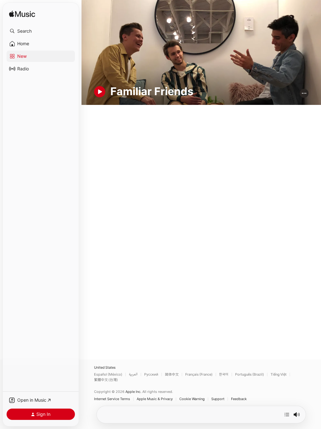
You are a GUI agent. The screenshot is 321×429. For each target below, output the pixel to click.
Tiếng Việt (279, 374)
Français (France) (199, 374)
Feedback (239, 399)
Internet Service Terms (112, 399)
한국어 (224, 374)
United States (105, 367)
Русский (151, 374)
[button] (41, 31)
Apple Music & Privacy (155, 399)
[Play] (99, 91)
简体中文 (172, 374)
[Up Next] (287, 414)
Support (217, 399)
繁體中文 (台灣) (106, 380)
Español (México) (108, 374)
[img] (22, 14)
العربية (133, 374)
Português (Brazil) (249, 374)
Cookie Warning (192, 399)
